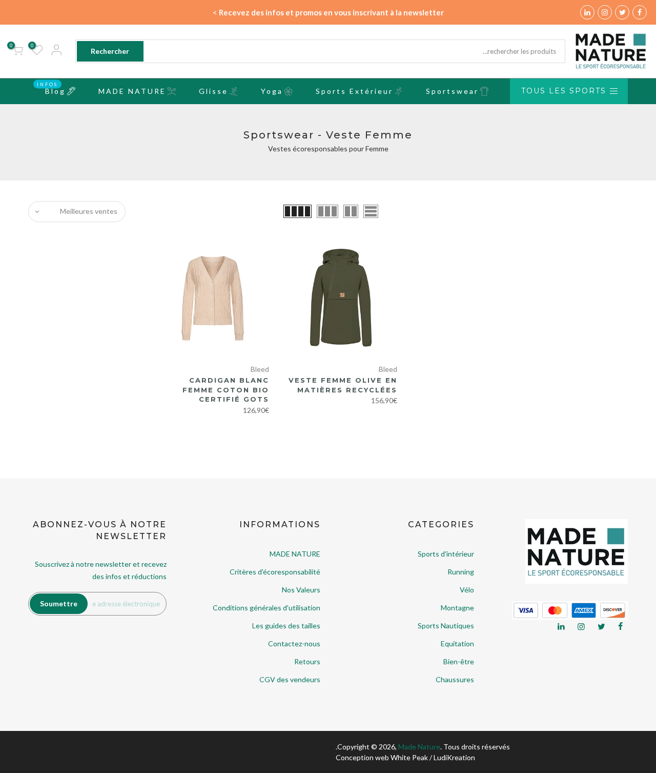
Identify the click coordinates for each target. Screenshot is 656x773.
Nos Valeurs (301, 589)
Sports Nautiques (446, 625)
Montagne (457, 607)
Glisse (213, 91)
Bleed (388, 369)
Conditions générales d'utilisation (266, 607)
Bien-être (458, 661)
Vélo (467, 589)
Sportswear (452, 91)
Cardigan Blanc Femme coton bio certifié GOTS (225, 389)
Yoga (272, 91)
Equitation (457, 643)
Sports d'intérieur (446, 553)
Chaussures (455, 679)
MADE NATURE (132, 91)
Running (460, 571)
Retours (307, 661)
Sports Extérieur (354, 91)
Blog (51, 88)
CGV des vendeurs (289, 679)
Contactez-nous (294, 643)
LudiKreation (454, 757)
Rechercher (110, 51)
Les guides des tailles (286, 625)
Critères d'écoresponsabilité (275, 571)
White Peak (409, 757)
